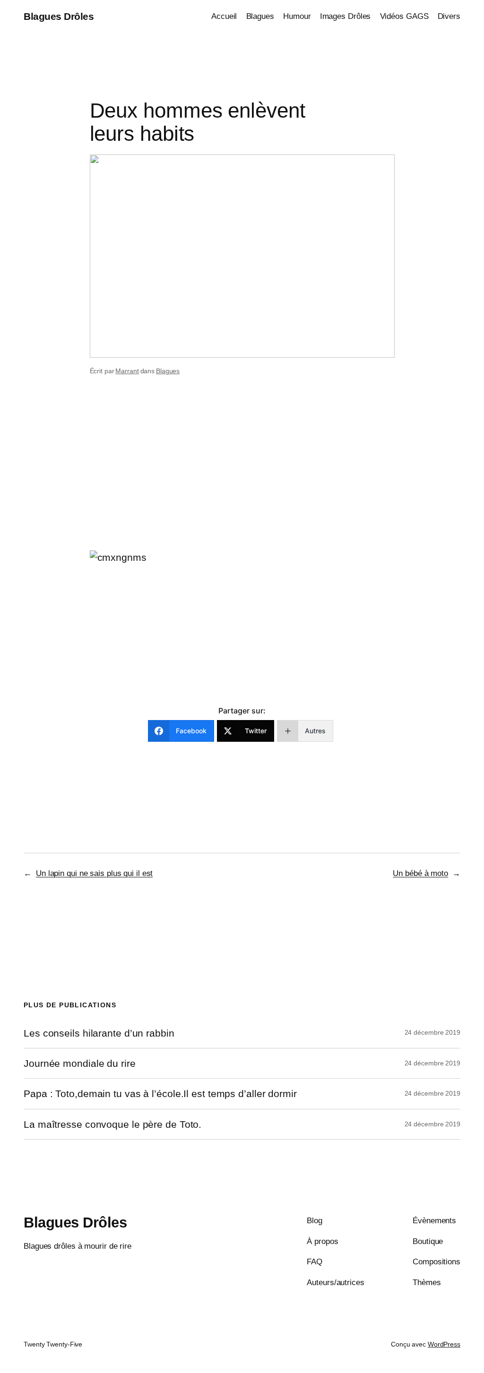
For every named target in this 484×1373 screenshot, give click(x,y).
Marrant (126, 371)
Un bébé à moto (420, 873)
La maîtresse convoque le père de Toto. (112, 1124)
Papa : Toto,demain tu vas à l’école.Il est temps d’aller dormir (160, 1093)
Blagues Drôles (59, 16)
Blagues (168, 371)
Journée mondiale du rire (80, 1063)
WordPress (444, 1344)
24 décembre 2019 (432, 1032)
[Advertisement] (242, 475)
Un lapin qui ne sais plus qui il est (94, 873)
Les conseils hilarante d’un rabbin (99, 1033)
